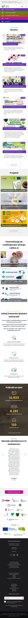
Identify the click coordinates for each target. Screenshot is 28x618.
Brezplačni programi (14, 566)
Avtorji (18, 616)
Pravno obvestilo (8, 614)
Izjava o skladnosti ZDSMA (18, 614)
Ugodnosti (14, 590)
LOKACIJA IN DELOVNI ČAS (7, 2)
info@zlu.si (14, 551)
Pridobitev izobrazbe (14, 562)
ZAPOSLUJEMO (10, 1)
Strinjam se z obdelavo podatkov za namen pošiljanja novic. (14, 602)
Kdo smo (14, 586)
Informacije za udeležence (14, 573)
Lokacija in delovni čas (14, 588)
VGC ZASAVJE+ (4, 1)
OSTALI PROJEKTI (14, 231)
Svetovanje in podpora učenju (14, 564)
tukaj (16, 606)
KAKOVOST (14, 2)
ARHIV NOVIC (14, 165)
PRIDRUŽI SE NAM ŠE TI (14, 492)
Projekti (14, 577)
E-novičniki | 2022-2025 (14, 567)
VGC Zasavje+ (14, 584)
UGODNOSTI (19, 2)
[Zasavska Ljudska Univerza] (5, 6)
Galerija (14, 575)
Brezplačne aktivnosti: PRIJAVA (14, 578)
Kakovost (14, 589)
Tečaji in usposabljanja (14, 563)
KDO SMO (16, 1)
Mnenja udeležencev (14, 574)
